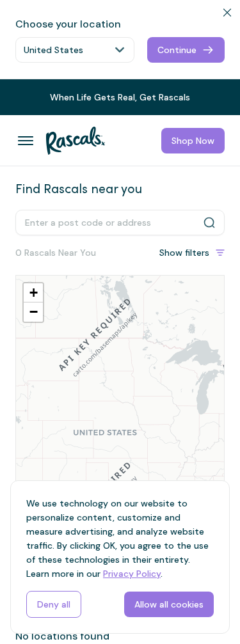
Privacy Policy (132, 573)
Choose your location (68, 24)
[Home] (70, 141)
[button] (33, 292)
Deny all (53, 604)
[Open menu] (25, 140)
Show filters (184, 252)
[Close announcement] (225, 91)
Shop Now (193, 140)
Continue (176, 50)
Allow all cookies (169, 604)
